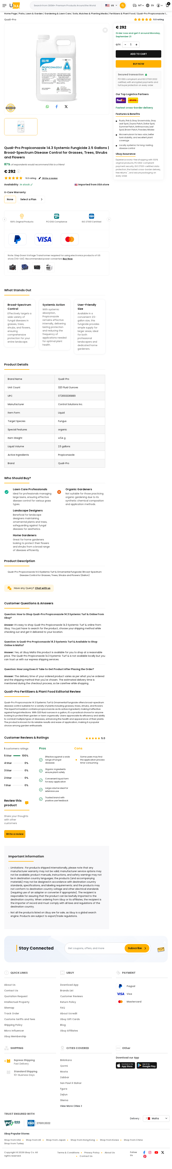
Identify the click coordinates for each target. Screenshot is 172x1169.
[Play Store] (147, 1066)
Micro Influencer (14, 1030)
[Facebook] (144, 1153)
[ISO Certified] (37, 1123)
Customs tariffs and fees (19, 1019)
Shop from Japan (56, 1140)
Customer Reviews (71, 996)
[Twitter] (162, 1153)
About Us (9, 984)
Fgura (63, 1088)
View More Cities (70, 1106)
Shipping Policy (13, 1025)
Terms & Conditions (68, 1152)
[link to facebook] (57, 107)
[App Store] (126, 1066)
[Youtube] (156, 1153)
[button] (138, 5)
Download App (69, 984)
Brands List (66, 990)
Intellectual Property (16, 1002)
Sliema (64, 1100)
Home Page (10, 13)
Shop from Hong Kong (83, 1140)
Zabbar (64, 1077)
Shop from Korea (109, 1140)
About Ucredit (68, 1013)
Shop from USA (12, 1140)
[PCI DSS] (12, 1123)
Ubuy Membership (15, 1036)
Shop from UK (33, 1140)
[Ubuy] (15, 5)
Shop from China (133, 1140)
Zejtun (64, 1094)
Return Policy (68, 1002)
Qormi (64, 1066)
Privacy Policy (92, 1152)
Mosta (64, 1071)
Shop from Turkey (14, 1143)
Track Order (11, 1013)
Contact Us (11, 990)
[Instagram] (150, 1153)
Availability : (11, 184)
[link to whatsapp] (47, 107)
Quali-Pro (10, 19)
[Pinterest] (145, 1156)
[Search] (123, 5)
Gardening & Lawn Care (58, 13)
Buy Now (68, 258)
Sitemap (9, 1007)
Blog (63, 1025)
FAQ (62, 1007)
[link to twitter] (66, 107)
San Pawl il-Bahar (71, 1083)
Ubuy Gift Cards (70, 1019)
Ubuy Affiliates (69, 1030)
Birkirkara (66, 1060)
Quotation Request (16, 996)
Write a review (15, 834)
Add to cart (138, 54)
